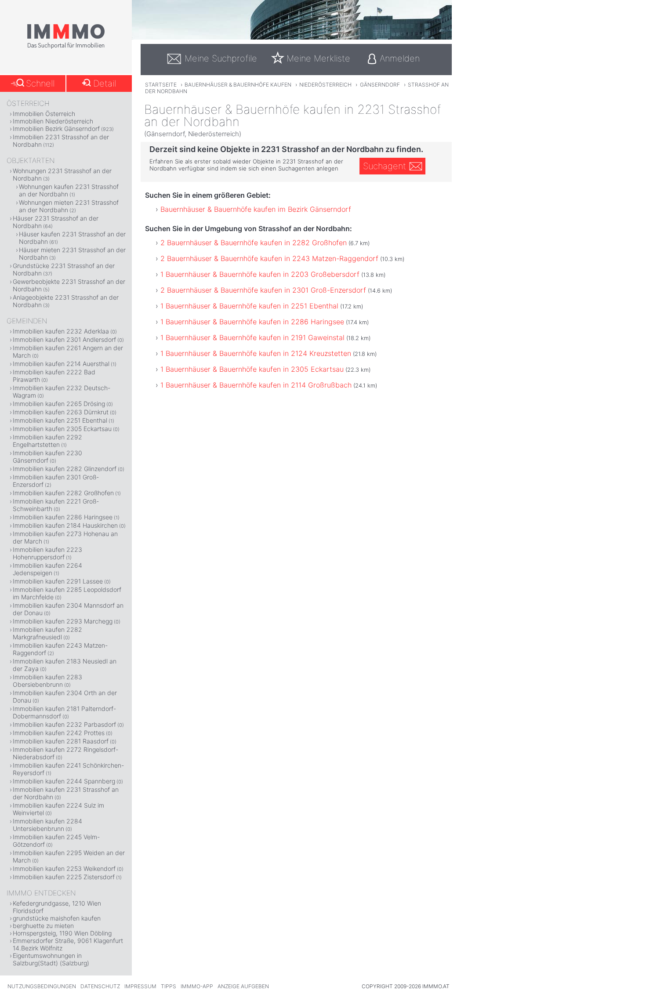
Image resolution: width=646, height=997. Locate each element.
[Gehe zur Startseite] (65, 47)
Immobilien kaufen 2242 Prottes (59, 732)
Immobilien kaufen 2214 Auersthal (61, 363)
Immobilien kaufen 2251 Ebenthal (60, 420)
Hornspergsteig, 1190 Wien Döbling (62, 933)
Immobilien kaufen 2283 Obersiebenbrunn (47, 680)
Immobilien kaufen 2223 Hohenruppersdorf (47, 553)
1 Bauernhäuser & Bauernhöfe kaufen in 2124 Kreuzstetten (255, 353)
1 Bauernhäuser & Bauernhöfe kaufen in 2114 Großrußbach (256, 385)
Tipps (168, 986)
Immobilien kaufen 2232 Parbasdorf (64, 724)
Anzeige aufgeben (243, 986)
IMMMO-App (197, 986)
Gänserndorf (380, 84)
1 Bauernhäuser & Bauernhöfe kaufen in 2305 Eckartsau (252, 369)
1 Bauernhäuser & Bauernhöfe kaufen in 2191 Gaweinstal (252, 337)
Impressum (140, 986)
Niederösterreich (325, 84)
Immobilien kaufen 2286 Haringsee (63, 517)
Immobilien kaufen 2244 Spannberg (64, 781)
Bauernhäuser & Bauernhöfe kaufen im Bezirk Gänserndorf (255, 209)
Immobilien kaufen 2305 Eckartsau (62, 428)
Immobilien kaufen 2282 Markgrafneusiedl (47, 633)
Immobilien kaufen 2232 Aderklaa (61, 331)
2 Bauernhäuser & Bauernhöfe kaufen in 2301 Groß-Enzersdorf (263, 290)
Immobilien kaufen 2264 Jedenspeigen (47, 569)
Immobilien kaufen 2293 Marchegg (63, 621)
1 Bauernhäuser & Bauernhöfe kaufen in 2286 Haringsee (252, 321)
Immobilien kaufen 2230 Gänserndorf (47, 456)
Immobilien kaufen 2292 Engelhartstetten (47, 440)
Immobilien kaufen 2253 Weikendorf (64, 868)
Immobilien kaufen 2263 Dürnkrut (61, 412)
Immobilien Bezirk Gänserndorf (56, 128)
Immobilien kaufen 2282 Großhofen (63, 493)
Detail (104, 83)
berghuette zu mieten (43, 925)
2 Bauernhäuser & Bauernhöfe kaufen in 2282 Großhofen (253, 242)
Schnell (40, 83)
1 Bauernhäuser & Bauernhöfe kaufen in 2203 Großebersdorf (259, 274)
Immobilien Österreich (44, 113)
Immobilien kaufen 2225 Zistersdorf (64, 877)
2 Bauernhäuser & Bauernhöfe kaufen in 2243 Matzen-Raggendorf (269, 258)
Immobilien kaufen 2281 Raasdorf (61, 741)
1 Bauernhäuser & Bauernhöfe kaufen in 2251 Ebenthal (249, 305)
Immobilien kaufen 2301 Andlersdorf (64, 339)
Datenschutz (100, 986)
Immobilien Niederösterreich (53, 121)
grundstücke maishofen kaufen (57, 918)
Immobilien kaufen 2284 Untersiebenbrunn (47, 824)
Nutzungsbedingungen (41, 986)
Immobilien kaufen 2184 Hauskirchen (65, 525)
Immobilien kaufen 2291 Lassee (58, 581)
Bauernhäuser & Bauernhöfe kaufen (238, 84)
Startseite (161, 84)
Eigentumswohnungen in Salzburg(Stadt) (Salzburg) (51, 959)
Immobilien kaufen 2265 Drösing (59, 403)
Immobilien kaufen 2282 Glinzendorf (64, 468)
